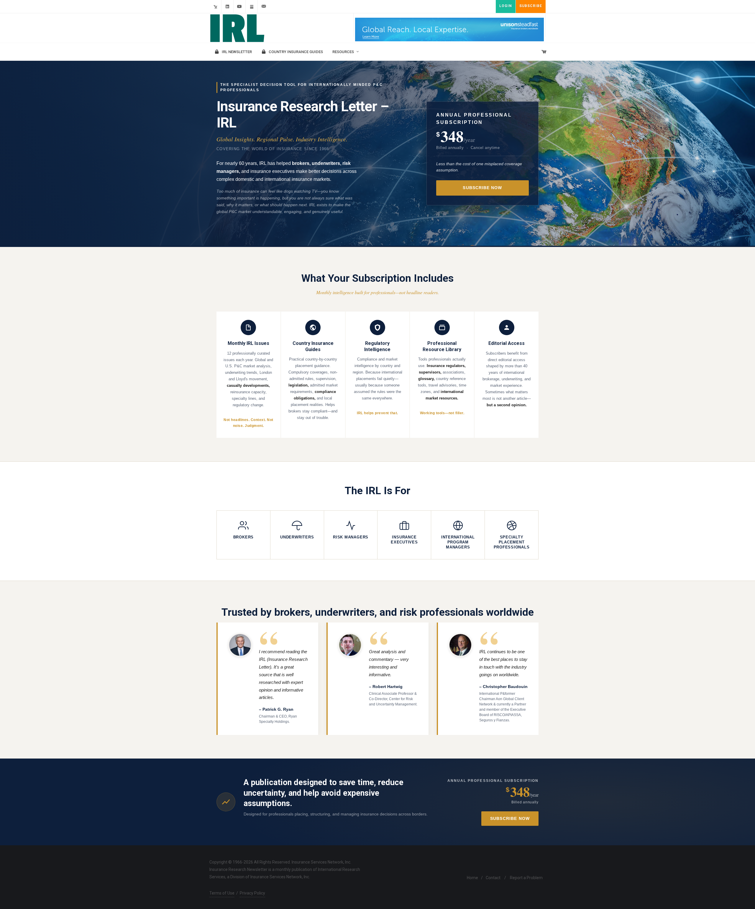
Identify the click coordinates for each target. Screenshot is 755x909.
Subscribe (530, 6)
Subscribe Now (482, 188)
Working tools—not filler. (442, 413)
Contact (493, 877)
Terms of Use (221, 893)
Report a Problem (526, 877)
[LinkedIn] (227, 6)
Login (505, 6)
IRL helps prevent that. (377, 413)
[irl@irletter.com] (264, 6)
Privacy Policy (252, 893)
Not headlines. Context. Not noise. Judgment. (248, 423)
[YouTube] (239, 6)
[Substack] (251, 6)
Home (472, 877)
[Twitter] (215, 6)
